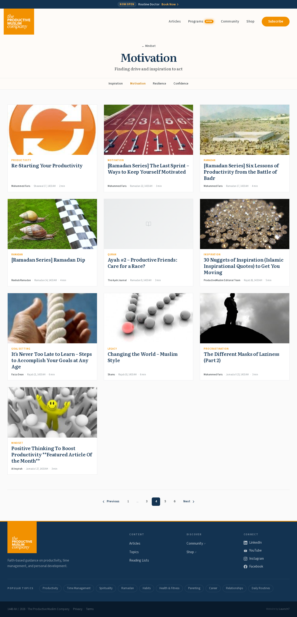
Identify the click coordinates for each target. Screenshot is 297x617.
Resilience (159, 83)
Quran (112, 254)
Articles (175, 21)
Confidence (181, 83)
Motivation (137, 83)
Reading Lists (139, 560)
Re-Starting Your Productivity (47, 165)
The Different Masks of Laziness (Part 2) (241, 357)
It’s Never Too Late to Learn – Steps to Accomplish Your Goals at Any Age (51, 360)
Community (230, 21)
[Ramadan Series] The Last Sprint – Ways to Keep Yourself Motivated (148, 168)
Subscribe (275, 21)
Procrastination (216, 348)
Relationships (234, 588)
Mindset (17, 443)
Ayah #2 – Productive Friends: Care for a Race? (143, 262)
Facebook (256, 566)
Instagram (256, 558)
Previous (113, 501)
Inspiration (116, 83)
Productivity (21, 160)
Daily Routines (261, 588)
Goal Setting (20, 348)
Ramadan (209, 160)
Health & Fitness (169, 588)
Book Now (168, 4)
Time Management (78, 588)
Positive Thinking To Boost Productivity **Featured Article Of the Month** (51, 454)
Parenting (194, 588)
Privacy (77, 609)
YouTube (255, 550)
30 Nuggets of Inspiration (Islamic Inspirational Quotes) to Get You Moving (243, 266)
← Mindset (149, 46)
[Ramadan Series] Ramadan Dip (48, 259)
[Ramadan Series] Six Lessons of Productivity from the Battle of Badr (241, 171)
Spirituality (106, 588)
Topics (134, 552)
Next (186, 501)
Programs (200, 21)
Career (213, 588)
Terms (90, 609)
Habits (147, 588)
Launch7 (284, 609)
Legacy (112, 348)
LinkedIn (255, 542)
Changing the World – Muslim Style (143, 357)
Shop (250, 21)
